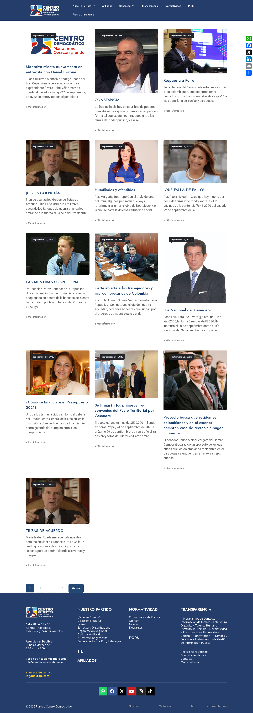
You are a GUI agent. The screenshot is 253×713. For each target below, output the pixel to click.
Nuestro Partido (82, 6)
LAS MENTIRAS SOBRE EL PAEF (53, 282)
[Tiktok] (150, 691)
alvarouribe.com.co (39, 672)
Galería (133, 624)
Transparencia (150, 6)
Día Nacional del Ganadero (187, 310)
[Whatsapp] (103, 691)
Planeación (210, 632)
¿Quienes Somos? (88, 617)
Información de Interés (195, 622)
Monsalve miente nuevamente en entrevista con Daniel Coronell (54, 69)
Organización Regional (92, 631)
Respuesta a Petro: (180, 80)
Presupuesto (191, 632)
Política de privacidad (194, 652)
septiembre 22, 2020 (181, 356)
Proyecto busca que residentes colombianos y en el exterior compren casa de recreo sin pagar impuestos (193, 425)
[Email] (248, 66)
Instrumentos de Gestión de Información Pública (204, 641)
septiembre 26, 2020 (112, 239)
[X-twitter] (122, 691)
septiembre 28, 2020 (43, 146)
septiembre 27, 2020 (43, 239)
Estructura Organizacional (94, 627)
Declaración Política (90, 634)
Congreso (125, 6)
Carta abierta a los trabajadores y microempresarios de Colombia (124, 290)
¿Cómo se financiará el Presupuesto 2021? (57, 404)
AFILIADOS (87, 660)
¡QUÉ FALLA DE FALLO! (184, 189)
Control (186, 636)
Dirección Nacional (89, 621)
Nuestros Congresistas (92, 638)
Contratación (201, 636)
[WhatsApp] (248, 38)
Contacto (186, 659)
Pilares (81, 624)
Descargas (136, 627)
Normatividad (173, 6)
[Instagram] (140, 691)
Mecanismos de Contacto (199, 618)
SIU (80, 651)
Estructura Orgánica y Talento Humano (204, 623)
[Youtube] (131, 691)
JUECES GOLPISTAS (43, 193)
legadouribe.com (37, 676)
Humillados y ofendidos (115, 189)
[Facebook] (112, 691)
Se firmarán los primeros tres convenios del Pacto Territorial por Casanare (124, 410)
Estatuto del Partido (193, 629)
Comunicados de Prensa (144, 617)
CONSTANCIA (107, 99)
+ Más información (36, 107)
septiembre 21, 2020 (43, 484)
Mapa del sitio (190, 662)
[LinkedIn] (248, 59)
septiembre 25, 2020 (181, 239)
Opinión (134, 621)
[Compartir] (248, 72)
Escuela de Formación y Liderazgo (99, 641)
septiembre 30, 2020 (43, 35)
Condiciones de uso (193, 655)
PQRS (191, 6)
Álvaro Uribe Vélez (83, 14)
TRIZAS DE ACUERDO (45, 530)
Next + (76, 588)
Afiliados (107, 6)
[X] (248, 52)
